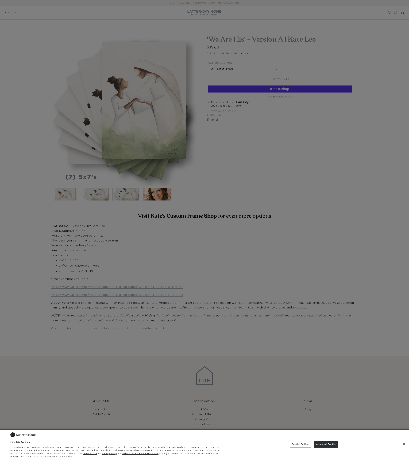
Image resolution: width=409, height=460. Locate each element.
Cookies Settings (300, 444)
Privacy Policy (109, 454)
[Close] (403, 444)
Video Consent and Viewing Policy (140, 454)
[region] (204, 444)
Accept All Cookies (326, 444)
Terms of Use (90, 454)
